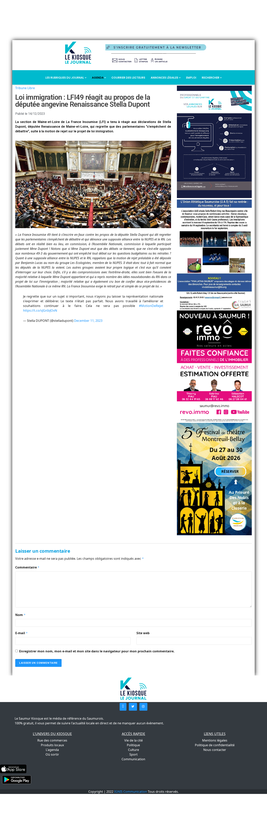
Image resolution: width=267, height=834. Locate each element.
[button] (123, 707)
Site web (143, 633)
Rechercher (211, 78)
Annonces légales (165, 78)
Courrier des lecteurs (128, 78)
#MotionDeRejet (151, 306)
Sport (133, 754)
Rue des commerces (52, 740)
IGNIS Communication (130, 791)
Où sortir (52, 754)
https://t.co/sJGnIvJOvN (40, 310)
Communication (133, 759)
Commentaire (27, 567)
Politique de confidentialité (215, 745)
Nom (20, 615)
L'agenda (52, 750)
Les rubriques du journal (65, 78)
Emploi (191, 78)
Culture (133, 750)
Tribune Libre (25, 88)
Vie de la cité (133, 740)
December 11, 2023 (88, 320)
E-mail (21, 633)
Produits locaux (52, 745)
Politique (133, 745)
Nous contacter (214, 750)
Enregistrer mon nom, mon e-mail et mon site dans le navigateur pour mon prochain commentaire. (97, 651)
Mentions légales (214, 740)
